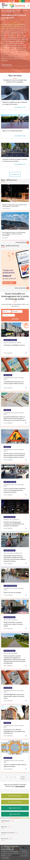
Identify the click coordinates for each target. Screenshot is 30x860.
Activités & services (10, 10)
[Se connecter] (23, 1)
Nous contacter (7, 65)
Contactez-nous (16, 802)
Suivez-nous (16, 814)
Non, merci (24, 855)
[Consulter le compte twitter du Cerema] (11, 1)
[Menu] (28, 5)
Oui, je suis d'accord (24, 850)
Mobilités (18, 10)
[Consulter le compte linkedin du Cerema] (9, 1)
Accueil (2, 10)
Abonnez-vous (16, 808)
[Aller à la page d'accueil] (16, 5)
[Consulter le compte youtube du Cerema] (14, 1)
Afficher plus (15, 174)
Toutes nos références (20, 242)
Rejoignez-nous (16, 795)
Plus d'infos (5, 857)
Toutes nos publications (20, 287)
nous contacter (20, 786)
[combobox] (6, 311)
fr (25, 1)
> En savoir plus (21, 108)
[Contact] (20, 1)
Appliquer (15, 319)
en (27, 1)
